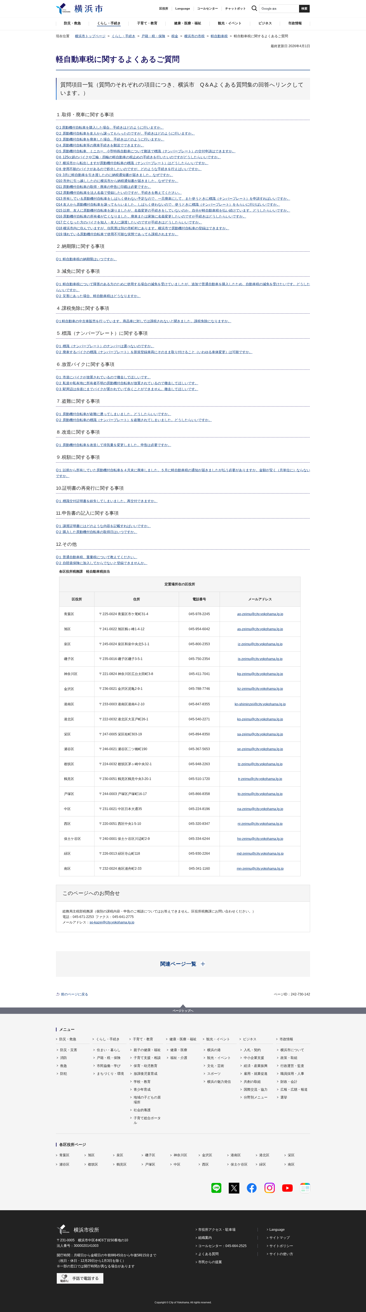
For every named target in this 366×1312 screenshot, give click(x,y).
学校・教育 (142, 1081)
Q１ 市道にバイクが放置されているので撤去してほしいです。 (103, 377)
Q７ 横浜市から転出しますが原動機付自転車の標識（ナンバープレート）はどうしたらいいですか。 (132, 163)
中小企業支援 (254, 1058)
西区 (205, 1164)
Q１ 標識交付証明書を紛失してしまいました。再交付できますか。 (107, 501)
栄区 (291, 1155)
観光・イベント (218, 1039)
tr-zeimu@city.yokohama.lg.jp (260, 779)
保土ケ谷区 (239, 1164)
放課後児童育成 (145, 1073)
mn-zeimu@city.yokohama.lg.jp (260, 868)
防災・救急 (67, 1039)
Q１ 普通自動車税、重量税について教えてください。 (96, 557)
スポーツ (214, 1073)
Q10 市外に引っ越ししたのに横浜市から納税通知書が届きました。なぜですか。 (117, 181)
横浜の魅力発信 (219, 1081)
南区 (291, 1164)
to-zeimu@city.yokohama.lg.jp (260, 794)
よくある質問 (208, 1254)
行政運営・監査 (292, 1066)
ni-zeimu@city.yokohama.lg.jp (260, 824)
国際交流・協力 (256, 1089)
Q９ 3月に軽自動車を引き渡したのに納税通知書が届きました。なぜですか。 (114, 175)
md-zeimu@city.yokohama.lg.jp (260, 853)
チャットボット (235, 8)
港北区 (264, 1155)
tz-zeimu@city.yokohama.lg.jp (260, 764)
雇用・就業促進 (256, 1073)
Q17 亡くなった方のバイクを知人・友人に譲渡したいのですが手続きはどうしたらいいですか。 (129, 222)
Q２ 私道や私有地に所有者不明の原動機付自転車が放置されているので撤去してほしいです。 (127, 383)
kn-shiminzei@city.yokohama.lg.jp (260, 704)
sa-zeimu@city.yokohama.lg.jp (260, 734)
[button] (183, 964)
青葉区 (64, 1155)
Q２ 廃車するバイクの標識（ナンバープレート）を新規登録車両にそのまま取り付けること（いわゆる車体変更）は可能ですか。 (154, 352)
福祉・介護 (178, 1058)
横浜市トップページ (90, 36)
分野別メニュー (256, 1097)
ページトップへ (183, 1010)
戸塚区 (150, 1164)
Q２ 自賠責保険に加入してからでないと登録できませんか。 (101, 563)
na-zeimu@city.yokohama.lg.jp (260, 809)
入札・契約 (252, 1050)
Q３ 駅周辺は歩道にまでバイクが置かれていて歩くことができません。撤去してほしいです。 (127, 389)
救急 (63, 1066)
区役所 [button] (163, 8)
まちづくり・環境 (110, 1073)
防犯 (63, 1073)
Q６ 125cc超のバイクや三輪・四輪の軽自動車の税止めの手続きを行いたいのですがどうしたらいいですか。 (138, 157)
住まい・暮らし (109, 1050)
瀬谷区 (64, 1164)
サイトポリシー (281, 1246)
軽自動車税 (219, 36)
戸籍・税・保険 (153, 36)
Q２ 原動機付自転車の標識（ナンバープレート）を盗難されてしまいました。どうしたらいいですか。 (134, 420)
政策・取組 (288, 1058)
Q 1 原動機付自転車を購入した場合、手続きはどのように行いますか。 (110, 127)
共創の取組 (252, 1081)
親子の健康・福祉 (147, 1050)
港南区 (236, 1155)
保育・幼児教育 (145, 1066)
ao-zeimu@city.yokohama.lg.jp (260, 614)
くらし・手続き (123, 36)
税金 (174, 36)
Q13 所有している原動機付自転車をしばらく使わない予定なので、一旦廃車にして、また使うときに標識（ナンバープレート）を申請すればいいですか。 (173, 198)
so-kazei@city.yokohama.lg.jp (112, 922)
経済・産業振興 (256, 1066)
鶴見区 (121, 1164)
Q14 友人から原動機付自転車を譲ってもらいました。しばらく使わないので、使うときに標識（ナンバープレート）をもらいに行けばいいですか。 (168, 204)
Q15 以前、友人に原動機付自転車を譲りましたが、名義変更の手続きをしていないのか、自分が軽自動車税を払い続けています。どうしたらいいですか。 (173, 210)
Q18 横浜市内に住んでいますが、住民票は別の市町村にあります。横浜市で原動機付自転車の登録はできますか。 (142, 228)
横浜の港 (214, 1050)
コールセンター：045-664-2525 (222, 1246)
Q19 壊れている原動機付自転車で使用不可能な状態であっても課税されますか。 (117, 234)
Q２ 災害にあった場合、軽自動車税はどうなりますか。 (98, 296)
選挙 (283, 1097)
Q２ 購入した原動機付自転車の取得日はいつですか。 (96, 532)
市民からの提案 (210, 1262)
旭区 (91, 1155)
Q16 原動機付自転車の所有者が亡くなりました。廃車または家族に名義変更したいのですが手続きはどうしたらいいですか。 (151, 216)
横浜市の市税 (194, 36)
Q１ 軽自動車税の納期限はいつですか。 (86, 259)
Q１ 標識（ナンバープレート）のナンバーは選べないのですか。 (105, 346)
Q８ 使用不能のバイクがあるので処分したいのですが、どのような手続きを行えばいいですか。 (129, 169)
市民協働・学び (109, 1066)
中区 (177, 1164)
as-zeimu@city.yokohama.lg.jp (260, 629)
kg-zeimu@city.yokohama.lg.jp (260, 674)
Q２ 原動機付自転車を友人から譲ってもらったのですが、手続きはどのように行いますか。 (125, 133)
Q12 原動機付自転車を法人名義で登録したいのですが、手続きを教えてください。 (119, 192)
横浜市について (292, 1050)
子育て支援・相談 (147, 1058)
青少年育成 (142, 1089)
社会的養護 (142, 1110)
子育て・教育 (143, 1039)
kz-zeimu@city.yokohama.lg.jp (260, 688)
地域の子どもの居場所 (147, 1100)
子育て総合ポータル (147, 1120)
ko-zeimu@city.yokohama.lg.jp (260, 719)
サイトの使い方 (281, 1254)
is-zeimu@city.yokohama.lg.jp (260, 659)
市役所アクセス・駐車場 (217, 1229)
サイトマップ (279, 1237)
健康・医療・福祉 (183, 1039)
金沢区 (207, 1155)
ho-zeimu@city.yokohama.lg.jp (260, 839)
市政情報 (286, 1039)
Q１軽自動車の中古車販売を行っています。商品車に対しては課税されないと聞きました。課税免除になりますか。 (143, 321)
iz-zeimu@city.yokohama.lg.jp (260, 644)
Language (277, 1229)
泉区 (119, 1155)
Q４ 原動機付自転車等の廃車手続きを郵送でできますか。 (100, 145)
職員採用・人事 (292, 1073)
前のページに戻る (74, 994)
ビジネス (249, 1039)
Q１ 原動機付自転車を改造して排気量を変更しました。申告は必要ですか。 (113, 445)
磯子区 (150, 1155)
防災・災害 (68, 1050)
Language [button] (182, 8)
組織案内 (205, 1237)
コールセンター (207, 8)
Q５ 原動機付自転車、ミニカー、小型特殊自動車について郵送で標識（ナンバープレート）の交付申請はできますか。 (146, 151)
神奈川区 (180, 1155)
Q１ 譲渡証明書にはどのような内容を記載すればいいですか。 (103, 526)
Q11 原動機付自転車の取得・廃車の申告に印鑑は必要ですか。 (103, 187)
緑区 (262, 1164)
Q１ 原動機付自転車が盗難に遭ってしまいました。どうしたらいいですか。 (113, 414)
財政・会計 (288, 1081)
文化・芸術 (215, 1066)
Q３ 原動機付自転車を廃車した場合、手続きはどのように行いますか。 (110, 139)
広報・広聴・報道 (294, 1089)
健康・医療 (178, 1050)
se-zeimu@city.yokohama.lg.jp (260, 749)
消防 (63, 1058)
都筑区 (93, 1164)
